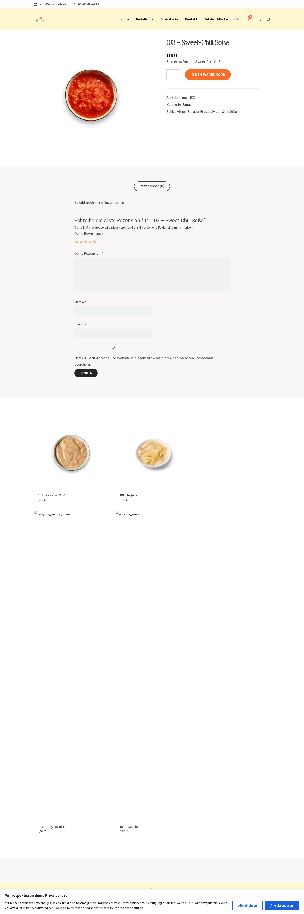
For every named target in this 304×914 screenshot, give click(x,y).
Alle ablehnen (247, 905)
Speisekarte (169, 19)
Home (124, 19)
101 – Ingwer (128, 495)
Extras (187, 105)
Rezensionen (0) (152, 186)
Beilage (193, 112)
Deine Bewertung (89, 234)
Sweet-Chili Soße (224, 112)
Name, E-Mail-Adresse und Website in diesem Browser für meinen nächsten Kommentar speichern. (143, 361)
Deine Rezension (88, 253)
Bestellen (142, 19)
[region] (152, 901)
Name (80, 302)
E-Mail (80, 325)
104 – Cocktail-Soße (52, 495)
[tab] (152, 186)
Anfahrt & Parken (216, 19)
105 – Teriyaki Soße (51, 827)
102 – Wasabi (128, 827)
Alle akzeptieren (281, 905)
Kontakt (191, 19)
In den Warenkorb (207, 74)
